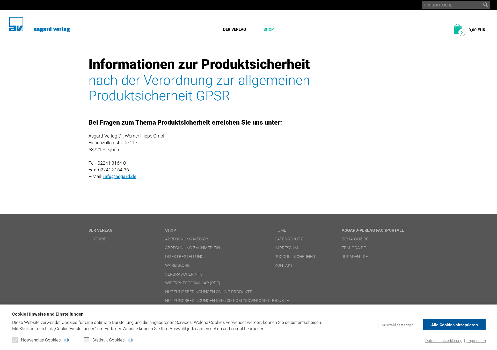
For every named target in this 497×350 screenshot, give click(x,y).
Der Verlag (234, 29)
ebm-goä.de (354, 247)
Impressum (476, 340)
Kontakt (284, 265)
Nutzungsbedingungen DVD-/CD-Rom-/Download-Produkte (227, 300)
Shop (269, 29)
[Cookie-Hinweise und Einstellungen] (66, 340)
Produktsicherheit (295, 256)
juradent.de (355, 256)
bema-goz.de (355, 239)
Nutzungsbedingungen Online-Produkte (208, 291)
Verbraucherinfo (184, 274)
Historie (97, 239)
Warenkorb (177, 265)
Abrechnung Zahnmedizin (192, 247)
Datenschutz (289, 239)
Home (280, 230)
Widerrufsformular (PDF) (192, 282)
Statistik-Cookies (108, 340)
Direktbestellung (184, 256)
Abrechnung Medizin (187, 239)
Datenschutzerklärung (443, 340)
